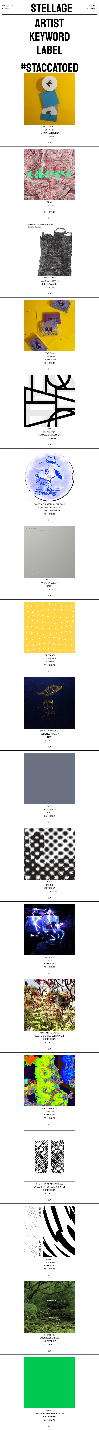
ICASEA (49, 586)
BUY (49, 139)
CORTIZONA (49, 888)
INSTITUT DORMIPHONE (49, 510)
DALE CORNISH (49, 277)
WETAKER (49, 957)
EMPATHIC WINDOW (49, 730)
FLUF (49, 737)
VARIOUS (49, 353)
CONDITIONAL (49, 963)
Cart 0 (93, 5)
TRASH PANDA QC (49, 1108)
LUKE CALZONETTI (49, 126)
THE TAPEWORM (49, 284)
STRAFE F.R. (49, 1334)
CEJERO (49, 812)
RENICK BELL (57, 1183)
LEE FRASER (49, 655)
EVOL (49, 806)
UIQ (49, 208)
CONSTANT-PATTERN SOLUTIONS (49, 504)
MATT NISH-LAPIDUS (49, 1032)
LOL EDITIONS (49, 359)
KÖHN (49, 881)
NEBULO (49, 428)
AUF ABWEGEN (49, 1341)
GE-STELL (49, 661)
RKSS (49, 202)
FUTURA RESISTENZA (49, 133)
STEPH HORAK (43, 1183)
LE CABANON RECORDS (50, 435)
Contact (92, 8)
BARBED (49, 1410)
